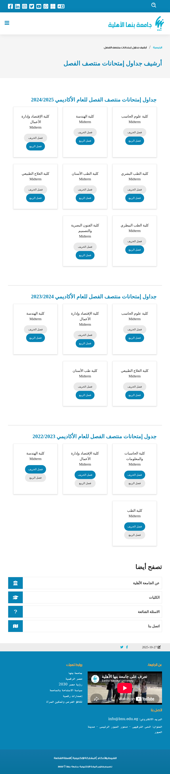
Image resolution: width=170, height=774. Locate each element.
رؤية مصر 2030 (70, 685)
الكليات (154, 597)
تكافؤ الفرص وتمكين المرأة (64, 702)
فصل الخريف (135, 132)
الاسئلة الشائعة (149, 612)
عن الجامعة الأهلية (146, 583)
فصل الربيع (135, 140)
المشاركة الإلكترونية (84, 759)
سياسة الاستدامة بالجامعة (66, 690)
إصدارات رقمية (72, 696)
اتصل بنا (154, 626)
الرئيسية (157, 48)
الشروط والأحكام (106, 759)
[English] (62, 6)
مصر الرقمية (74, 679)
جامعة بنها (75, 673)
